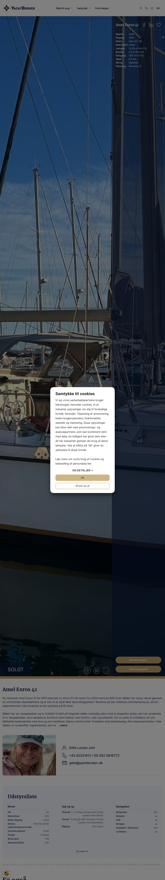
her (89, 463)
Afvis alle (82, 486)
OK (82, 477)
